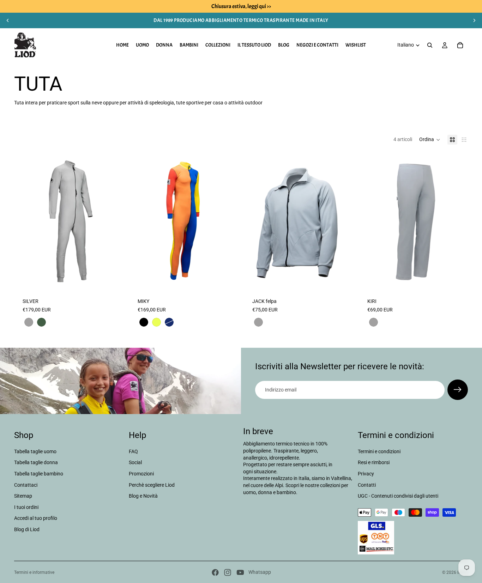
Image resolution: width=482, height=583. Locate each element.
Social (135, 463)
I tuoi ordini (26, 507)
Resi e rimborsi (374, 463)
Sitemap (23, 496)
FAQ (133, 451)
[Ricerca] (430, 45)
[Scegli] (112, 278)
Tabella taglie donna (36, 463)
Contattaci (25, 485)
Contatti (367, 485)
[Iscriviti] (457, 389)
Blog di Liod (27, 529)
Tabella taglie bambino (38, 473)
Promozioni (141, 473)
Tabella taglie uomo (35, 451)
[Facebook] (215, 572)
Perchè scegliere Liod (152, 485)
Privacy (366, 473)
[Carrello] (460, 45)
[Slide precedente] (8, 20)
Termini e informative (34, 572)
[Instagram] (227, 572)
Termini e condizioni (379, 451)
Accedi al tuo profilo (35, 518)
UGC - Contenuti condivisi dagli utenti (398, 496)
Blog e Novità (143, 496)
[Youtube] (240, 572)
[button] (429, 139)
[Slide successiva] (474, 20)
